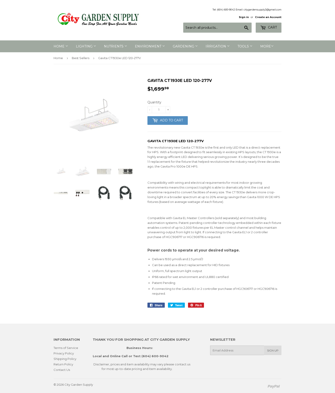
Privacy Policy (64, 353)
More (265, 46)
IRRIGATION (216, 46)
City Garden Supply (78, 384)
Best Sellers (80, 58)
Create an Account (268, 17)
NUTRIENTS (114, 46)
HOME (59, 46)
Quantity (154, 102)
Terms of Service (66, 348)
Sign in (244, 17)
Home (58, 58)
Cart (272, 27)
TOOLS (243, 46)
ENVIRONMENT (148, 46)
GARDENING (184, 46)
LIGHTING (84, 46)
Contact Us (62, 370)
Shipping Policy (65, 359)
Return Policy (63, 364)
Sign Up (272, 350)
